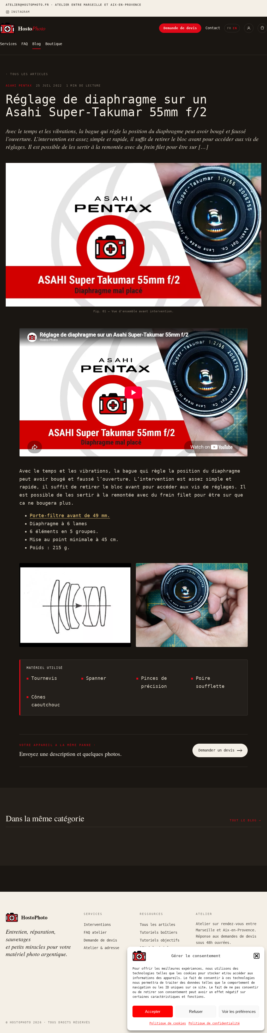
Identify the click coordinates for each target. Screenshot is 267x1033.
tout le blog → (245, 820)
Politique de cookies (167, 1023)
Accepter (152, 1011)
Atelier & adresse (101, 948)
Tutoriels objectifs (159, 940)
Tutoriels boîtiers (158, 932)
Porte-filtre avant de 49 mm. (70, 515)
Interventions (97, 924)
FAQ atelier (95, 932)
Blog (36, 44)
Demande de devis (180, 28)
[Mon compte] (248, 28)
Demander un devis (216, 750)
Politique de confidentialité (214, 1023)
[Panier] (262, 28)
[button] (256, 955)
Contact (212, 28)
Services (8, 44)
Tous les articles (157, 924)
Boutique (53, 44)
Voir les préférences (239, 1011)
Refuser (196, 1011)
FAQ (24, 44)
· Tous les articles (27, 74)
